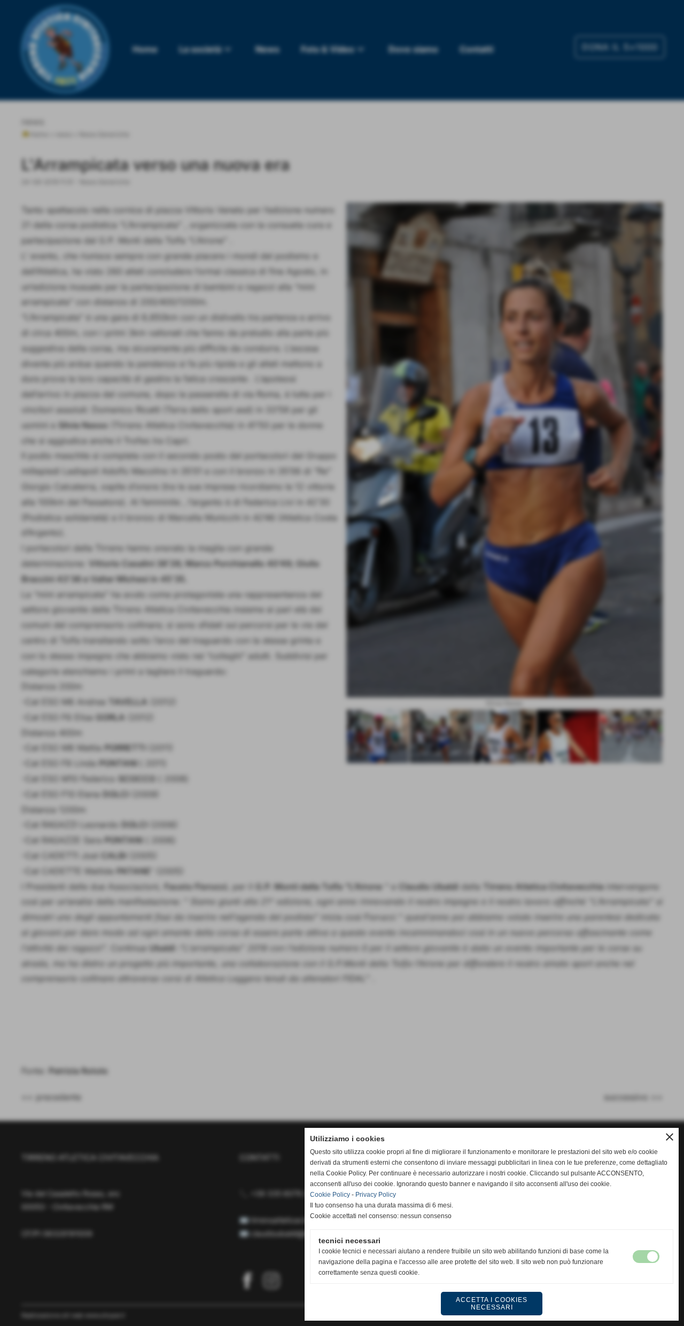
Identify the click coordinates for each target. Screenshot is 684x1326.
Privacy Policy (375, 1194)
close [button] (669, 1137)
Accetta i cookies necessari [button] (491, 1303)
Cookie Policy (330, 1194)
